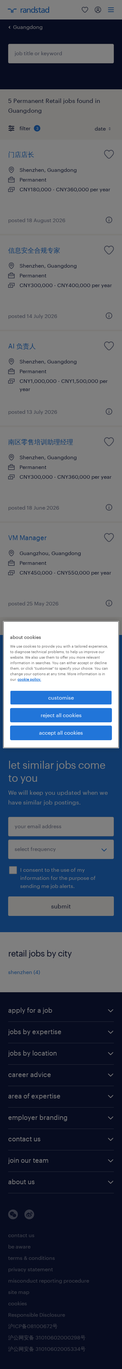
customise (61, 697)
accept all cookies (61, 732)
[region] (61, 684)
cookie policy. (29, 679)
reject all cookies (61, 715)
